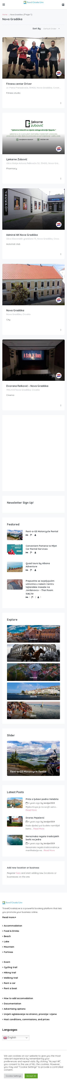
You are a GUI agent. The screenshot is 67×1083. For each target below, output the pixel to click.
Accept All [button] (31, 1076)
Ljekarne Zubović (16, 159)
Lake (6, 941)
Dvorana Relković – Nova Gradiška (27, 385)
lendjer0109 (49, 803)
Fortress (8, 952)
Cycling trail (10, 967)
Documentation (12, 1003)
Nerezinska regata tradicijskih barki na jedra (42, 838)
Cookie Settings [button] (13, 1076)
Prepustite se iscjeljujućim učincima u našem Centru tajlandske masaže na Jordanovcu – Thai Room (40, 586)
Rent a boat (10, 988)
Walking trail (11, 977)
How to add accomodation (18, 998)
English (11, 1037)
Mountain (9, 946)
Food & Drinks (11, 931)
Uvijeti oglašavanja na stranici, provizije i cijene (30, 1014)
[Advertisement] (33, 453)
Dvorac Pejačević (35, 817)
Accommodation (13, 925)
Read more (8, 917)
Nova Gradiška (15, 310)
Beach (7, 936)
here (18, 873)
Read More (31, 810)
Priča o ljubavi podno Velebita (42, 799)
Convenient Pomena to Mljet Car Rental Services (41, 547)
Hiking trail (10, 972)
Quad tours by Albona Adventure (38, 565)
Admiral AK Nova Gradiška (22, 234)
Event (7, 962)
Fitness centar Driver (19, 83)
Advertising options (14, 1008)
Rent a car (9, 983)
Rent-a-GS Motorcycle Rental (42, 531)
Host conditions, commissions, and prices (26, 1019)
